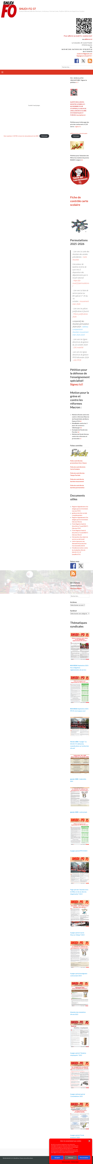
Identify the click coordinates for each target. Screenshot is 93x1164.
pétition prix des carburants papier (78, 133)
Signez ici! (76, 384)
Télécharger (44, 136)
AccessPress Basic (28, 1158)
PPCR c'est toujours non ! (78, 711)
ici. (77, 82)
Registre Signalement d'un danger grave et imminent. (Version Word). (80, 520)
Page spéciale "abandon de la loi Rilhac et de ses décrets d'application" (79, 892)
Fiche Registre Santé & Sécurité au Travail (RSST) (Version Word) (80, 533)
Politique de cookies (66, 1161)
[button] (89, 1141)
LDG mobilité (78, 347)
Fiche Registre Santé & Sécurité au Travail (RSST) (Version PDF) (80, 526)
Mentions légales (75, 1161)
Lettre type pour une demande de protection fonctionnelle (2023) (79, 543)
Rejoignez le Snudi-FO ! (84, 56)
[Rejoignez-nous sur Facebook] (76, 61)
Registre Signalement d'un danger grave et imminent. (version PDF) (80, 509)
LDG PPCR (77, 360)
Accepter (57, 1157)
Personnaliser (84, 1157)
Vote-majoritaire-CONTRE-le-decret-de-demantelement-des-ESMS (21, 136)
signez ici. (78, 126)
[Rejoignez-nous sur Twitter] (83, 61)
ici (82, 160)
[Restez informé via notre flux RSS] (90, 61)
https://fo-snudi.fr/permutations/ (80, 283)
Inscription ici (80, 115)
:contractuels (78, 812)
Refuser (70, 1157)
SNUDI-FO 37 (27, 8)
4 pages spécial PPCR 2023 (78, 851)
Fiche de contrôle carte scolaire (79, 201)
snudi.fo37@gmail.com (84, 53)
